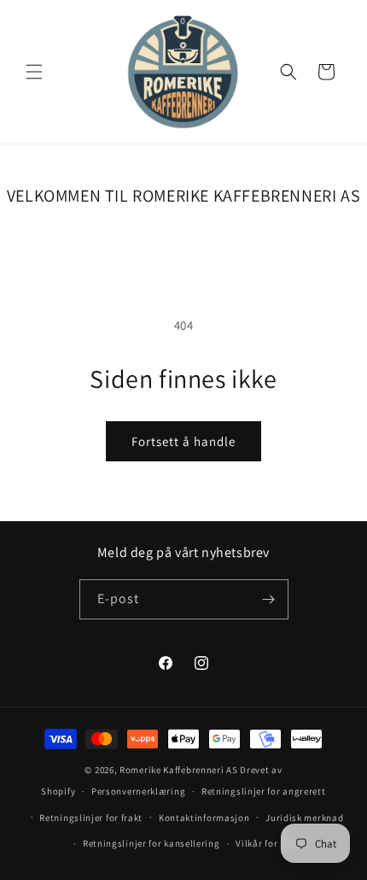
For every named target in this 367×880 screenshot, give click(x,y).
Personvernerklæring (138, 791)
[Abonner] (269, 599)
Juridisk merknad (304, 818)
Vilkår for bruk (268, 843)
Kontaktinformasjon (204, 818)
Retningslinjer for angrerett (263, 791)
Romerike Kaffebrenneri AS (178, 770)
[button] (34, 72)
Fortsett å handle (183, 441)
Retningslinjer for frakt (91, 818)
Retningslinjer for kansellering (151, 843)
